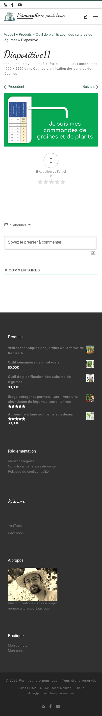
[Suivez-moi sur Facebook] (12, 5)
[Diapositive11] (51, 120)
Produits (25, 34)
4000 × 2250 (14, 68)
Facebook (16, 533)
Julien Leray (19, 64)
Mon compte (17, 645)
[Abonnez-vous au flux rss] (5, 5)
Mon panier (17, 651)
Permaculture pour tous (38, 680)
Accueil (9, 34)
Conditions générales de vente (32, 466)
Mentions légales (21, 461)
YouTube (15, 526)
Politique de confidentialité (28, 471)
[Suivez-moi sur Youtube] (20, 5)
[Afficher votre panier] (86, 16)
